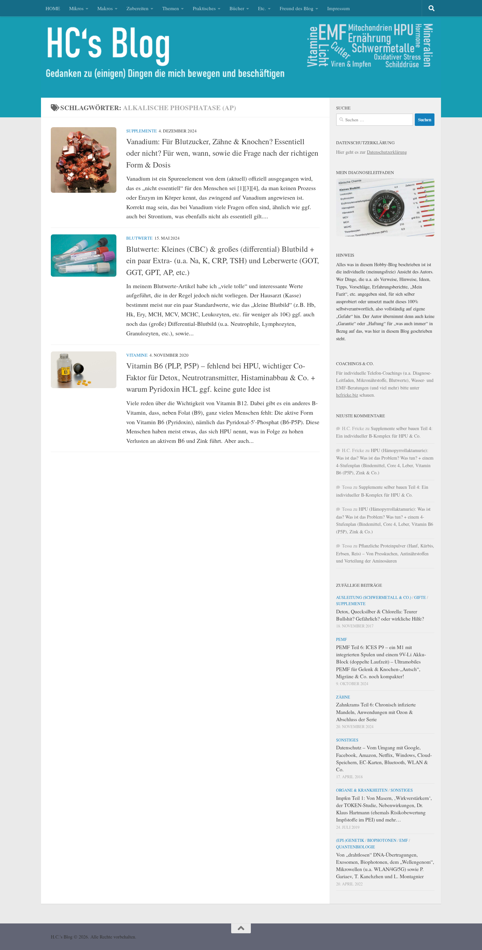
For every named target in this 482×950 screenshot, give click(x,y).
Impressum (338, 8)
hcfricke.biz (347, 395)
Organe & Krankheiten (362, 790)
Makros (105, 8)
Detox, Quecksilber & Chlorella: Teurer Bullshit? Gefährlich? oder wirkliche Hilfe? (380, 615)
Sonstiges (347, 739)
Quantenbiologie (355, 846)
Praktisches (204, 8)
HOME (53, 8)
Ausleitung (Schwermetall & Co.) (373, 597)
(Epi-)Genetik (350, 840)
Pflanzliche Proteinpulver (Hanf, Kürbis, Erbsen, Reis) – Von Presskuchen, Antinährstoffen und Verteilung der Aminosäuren (385, 553)
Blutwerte (139, 238)
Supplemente (141, 131)
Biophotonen (381, 840)
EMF (403, 840)
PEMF (341, 639)
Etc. (262, 8)
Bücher (237, 8)
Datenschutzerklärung (387, 152)
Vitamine (137, 355)
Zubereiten (138, 8)
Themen (170, 8)
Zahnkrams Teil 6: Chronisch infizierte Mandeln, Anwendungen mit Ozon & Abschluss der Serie (376, 711)
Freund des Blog (296, 8)
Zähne (343, 697)
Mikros (76, 8)
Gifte (420, 597)
